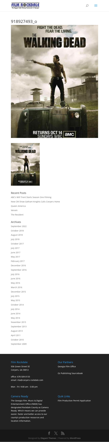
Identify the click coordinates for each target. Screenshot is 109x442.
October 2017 (17, 243)
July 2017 (15, 248)
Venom (14, 210)
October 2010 (17, 339)
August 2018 (17, 235)
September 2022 (19, 226)
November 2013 (18, 322)
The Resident (17, 214)
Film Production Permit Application (74, 400)
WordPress (75, 438)
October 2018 (17, 230)
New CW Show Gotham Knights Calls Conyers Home (35, 201)
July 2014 (15, 309)
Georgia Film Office (67, 366)
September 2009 (19, 344)
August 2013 (17, 331)
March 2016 (16, 287)
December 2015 (18, 291)
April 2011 (16, 335)
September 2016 (19, 270)
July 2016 (15, 274)
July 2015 (15, 296)
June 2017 (15, 252)
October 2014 (17, 304)
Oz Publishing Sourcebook (70, 373)
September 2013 (19, 326)
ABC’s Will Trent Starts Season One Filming (31, 197)
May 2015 (15, 300)
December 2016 (18, 265)
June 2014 (15, 313)
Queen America (18, 206)
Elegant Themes (48, 438)
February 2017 (18, 261)
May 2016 (15, 283)
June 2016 (15, 278)
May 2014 (15, 318)
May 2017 (15, 256)
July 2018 (15, 239)
